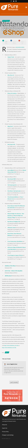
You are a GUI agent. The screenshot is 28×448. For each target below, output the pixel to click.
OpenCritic (4, 428)
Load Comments (14, 382)
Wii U (7, 20)
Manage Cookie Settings (8, 435)
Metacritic (4, 424)
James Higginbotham (9, 33)
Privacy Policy (5, 431)
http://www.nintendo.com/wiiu (11, 345)
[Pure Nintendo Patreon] (12, 395)
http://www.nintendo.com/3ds (9, 347)
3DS (4, 20)
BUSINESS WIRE (20, 47)
